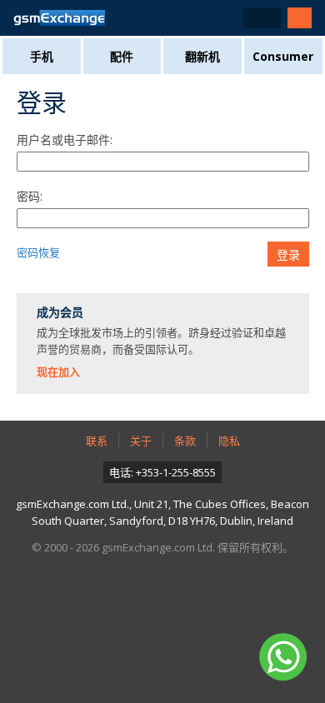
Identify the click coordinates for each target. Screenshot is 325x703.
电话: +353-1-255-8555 (162, 472)
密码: (29, 196)
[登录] (300, 17)
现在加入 (58, 371)
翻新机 (202, 56)
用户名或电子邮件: (64, 139)
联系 (97, 440)
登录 (288, 255)
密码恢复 (38, 252)
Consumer (282, 56)
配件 (121, 56)
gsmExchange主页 (59, 18)
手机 (41, 56)
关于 (141, 440)
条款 (185, 440)
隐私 (229, 440)
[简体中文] (262, 17)
